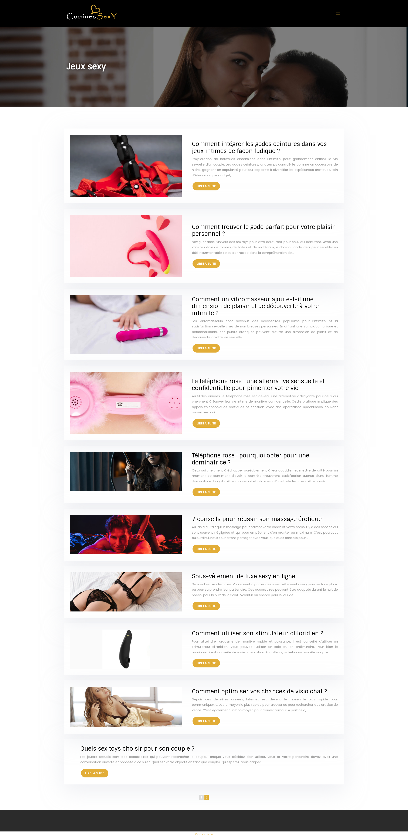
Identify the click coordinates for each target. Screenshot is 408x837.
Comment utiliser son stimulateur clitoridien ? (257, 633)
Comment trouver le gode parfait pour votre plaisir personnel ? (263, 230)
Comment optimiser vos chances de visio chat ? (259, 691)
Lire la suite (206, 186)
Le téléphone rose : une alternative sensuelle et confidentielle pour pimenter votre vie (258, 384)
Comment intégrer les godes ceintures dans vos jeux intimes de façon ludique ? (259, 147)
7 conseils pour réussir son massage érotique (257, 519)
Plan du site (204, 834)
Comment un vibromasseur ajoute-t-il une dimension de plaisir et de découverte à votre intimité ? (255, 306)
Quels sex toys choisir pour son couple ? (137, 748)
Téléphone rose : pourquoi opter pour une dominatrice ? (250, 459)
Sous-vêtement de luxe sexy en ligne (243, 576)
